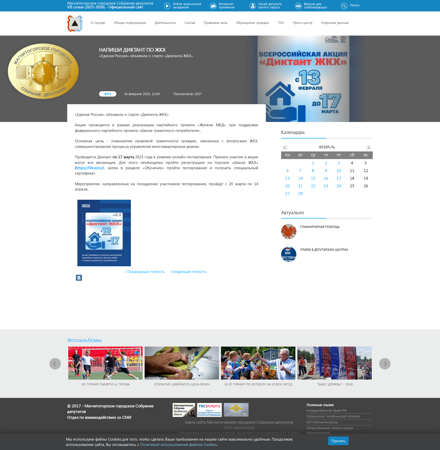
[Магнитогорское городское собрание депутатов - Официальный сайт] (74, 23)
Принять (338, 440)
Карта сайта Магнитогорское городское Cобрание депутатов (239, 422)
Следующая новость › (190, 271)
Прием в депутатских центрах (324, 250)
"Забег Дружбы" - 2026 (335, 384)
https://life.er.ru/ (89, 167)
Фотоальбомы (84, 340)
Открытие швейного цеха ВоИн (182, 384)
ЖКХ (107, 93)
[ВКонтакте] (79, 278)
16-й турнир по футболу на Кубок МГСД (258, 384)
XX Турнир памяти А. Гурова (105, 384)
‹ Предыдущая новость (144, 271)
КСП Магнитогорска (322, 422)
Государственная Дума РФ (326, 410)
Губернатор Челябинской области (333, 416)
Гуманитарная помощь (320, 227)
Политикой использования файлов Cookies (178, 444)
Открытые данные (335, 22)
